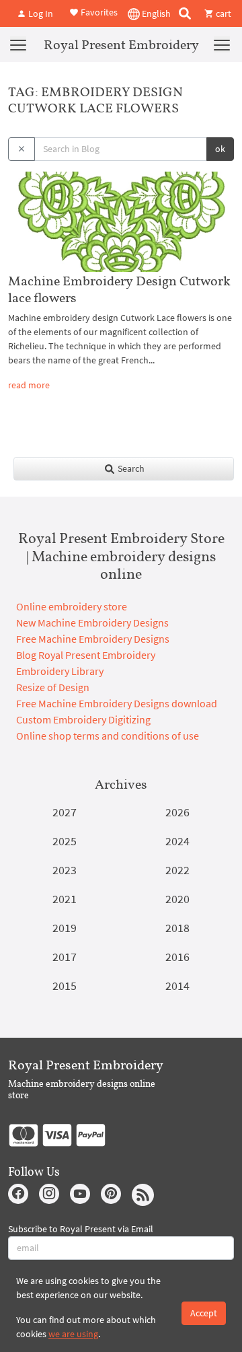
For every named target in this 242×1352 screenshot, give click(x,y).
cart (222, 13)
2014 (177, 985)
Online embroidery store (71, 606)
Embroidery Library (60, 671)
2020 (177, 898)
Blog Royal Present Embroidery (85, 655)
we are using (73, 1334)
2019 (64, 927)
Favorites (98, 12)
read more (29, 385)
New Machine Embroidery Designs (92, 622)
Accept (203, 1313)
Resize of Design (52, 687)
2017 (64, 956)
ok (220, 149)
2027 (64, 812)
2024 (177, 841)
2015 (64, 985)
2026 (177, 812)
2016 (177, 956)
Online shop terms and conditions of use (107, 735)
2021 (64, 898)
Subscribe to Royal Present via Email (80, 1229)
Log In (39, 13)
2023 (64, 870)
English (155, 13)
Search (130, 468)
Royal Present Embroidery (121, 44)
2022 (177, 870)
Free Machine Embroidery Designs (92, 638)
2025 (64, 841)
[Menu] (18, 44)
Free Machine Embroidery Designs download (116, 703)
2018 (177, 927)
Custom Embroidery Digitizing (83, 719)
